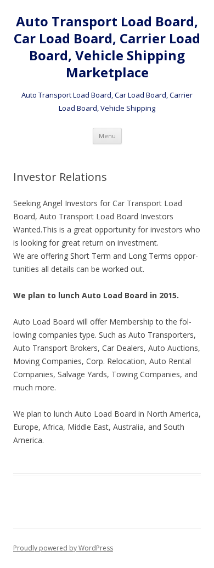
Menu (107, 136)
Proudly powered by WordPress (63, 548)
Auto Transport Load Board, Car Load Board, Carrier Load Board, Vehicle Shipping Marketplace (107, 47)
